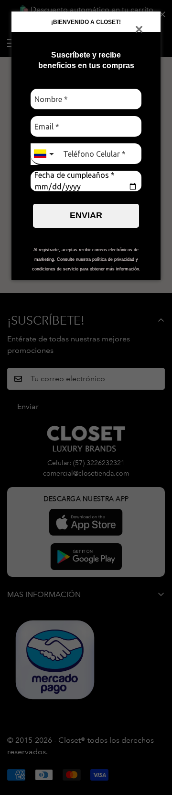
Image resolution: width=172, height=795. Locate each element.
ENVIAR (86, 215)
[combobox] (45, 154)
